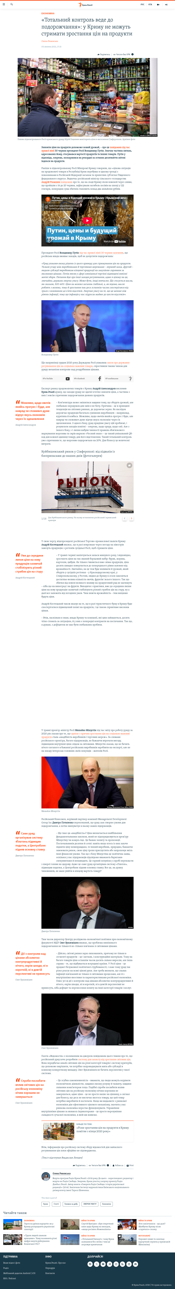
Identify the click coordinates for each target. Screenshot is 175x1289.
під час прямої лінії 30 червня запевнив (101, 253)
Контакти (50, 1273)
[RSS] (122, 1264)
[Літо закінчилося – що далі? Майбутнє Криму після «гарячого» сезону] (127, 1224)
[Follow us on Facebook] (90, 1264)
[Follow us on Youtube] (103, 1264)
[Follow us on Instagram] (116, 1264)
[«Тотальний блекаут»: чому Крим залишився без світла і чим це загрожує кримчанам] (70, 1239)
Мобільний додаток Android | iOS (19, 1273)
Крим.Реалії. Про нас (55, 1263)
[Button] (103, 54)
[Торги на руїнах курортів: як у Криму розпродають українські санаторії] (12, 1224)
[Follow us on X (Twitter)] (96, 1264)
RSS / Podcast (9, 1279)
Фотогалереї (144, 1236)
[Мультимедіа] (158, 5)
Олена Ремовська (49, 41)
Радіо (6, 1268)
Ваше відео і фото (11, 1263)
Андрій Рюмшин (51, 182)
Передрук (50, 1268)
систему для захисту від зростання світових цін (104, 1059)
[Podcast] (129, 1264)
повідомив (66, 182)
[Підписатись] (135, 1264)
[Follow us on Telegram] (109, 1264)
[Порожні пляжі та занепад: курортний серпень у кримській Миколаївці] (127, 1239)
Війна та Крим (88, 1221)
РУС (142, 5)
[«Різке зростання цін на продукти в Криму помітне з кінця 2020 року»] (58, 1131)
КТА (150, 5)
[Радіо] (166, 5)
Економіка (47, 13)
